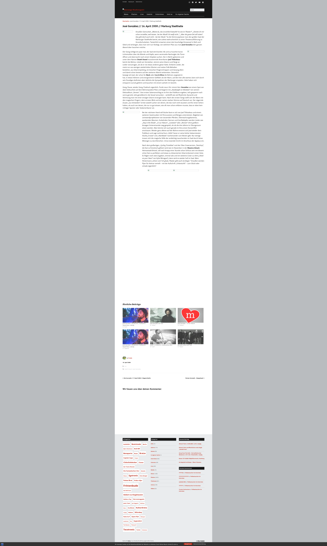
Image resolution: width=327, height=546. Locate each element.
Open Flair (135, 517)
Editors (125, 476)
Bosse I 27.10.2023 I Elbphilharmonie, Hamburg (191, 458)
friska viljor (138, 480)
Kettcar (142, 503)
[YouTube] (199, 2)
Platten (134, 14)
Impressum (131, 1)
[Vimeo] (202, 2)
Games (153, 451)
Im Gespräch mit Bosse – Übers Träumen (190, 462)
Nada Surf (126, 516)
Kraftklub (131, 508)
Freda (130, 358)
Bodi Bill (137, 449)
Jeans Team (126, 503)
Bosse (136, 453)
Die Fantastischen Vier (131, 471)
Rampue (143, 516)
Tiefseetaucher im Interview (193, 472)
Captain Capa (128, 458)
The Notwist (126, 525)
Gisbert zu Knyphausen (133, 495)
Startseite (126, 21)
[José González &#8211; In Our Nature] (191, 315)
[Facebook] (192, 2)
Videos (152, 488)
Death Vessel (128, 369)
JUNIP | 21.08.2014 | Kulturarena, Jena (161, 345)
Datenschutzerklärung (199, 544)
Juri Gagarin (135, 503)
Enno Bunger (143, 476)
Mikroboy (138, 512)
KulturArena (141, 507)
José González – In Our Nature (186, 323)
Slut (131, 521)
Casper (136, 458)
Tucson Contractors (184, 489)
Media (152, 470)
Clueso (141, 462)
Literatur (153, 462)
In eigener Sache (182, 14)
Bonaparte (127, 453)
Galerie (149, 14)
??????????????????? (184, 476)
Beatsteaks (136, 444)
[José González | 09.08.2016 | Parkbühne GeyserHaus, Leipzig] (135, 315)
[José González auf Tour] (163, 315)
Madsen (130, 512)
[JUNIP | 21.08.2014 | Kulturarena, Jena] (163, 336)
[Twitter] (196, 2)
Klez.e (124, 508)
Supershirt (138, 521)
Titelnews (153, 481)
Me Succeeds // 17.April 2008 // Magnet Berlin (137, 378)
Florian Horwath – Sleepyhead (194, 378)
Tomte (138, 530)
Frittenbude (130, 485)
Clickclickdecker (130, 462)
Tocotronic (129, 529)
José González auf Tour (156, 323)
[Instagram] (190, 2)
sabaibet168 (182, 482)
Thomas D (133, 525)
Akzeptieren (188, 544)
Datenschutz (139, 1)
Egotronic (133, 475)
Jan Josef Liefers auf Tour (185, 345)
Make (129, 541)
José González (137, 369)
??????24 (181, 472)
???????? (181, 485)
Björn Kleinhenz (127, 449)
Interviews (159, 14)
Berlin (145, 444)
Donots (143, 471)
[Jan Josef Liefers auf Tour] (191, 336)
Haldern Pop (127, 499)
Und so (169, 14)
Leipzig (125, 512)
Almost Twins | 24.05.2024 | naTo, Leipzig (190, 444)
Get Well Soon (127, 490)
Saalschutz (125, 521)
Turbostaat (144, 530)
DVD (152, 444)
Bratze (142, 453)
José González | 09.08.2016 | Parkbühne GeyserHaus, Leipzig (134, 324)
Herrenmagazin (138, 499)
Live (142, 14)
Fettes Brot (127, 480)
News (126, 14)
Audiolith (126, 444)
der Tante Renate (129, 467)
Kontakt (125, 1)
